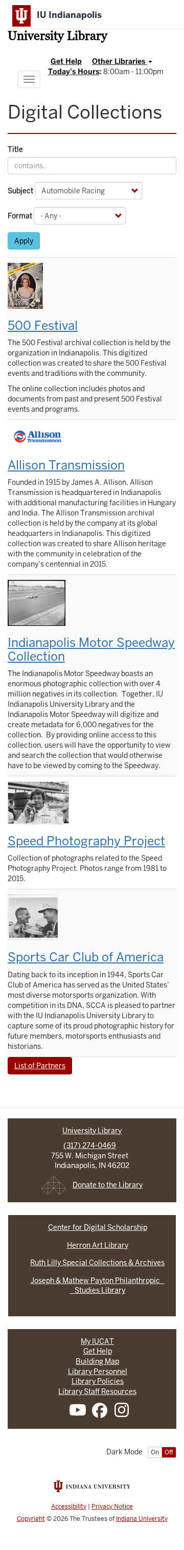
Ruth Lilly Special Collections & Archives (97, 1262)
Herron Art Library (97, 1245)
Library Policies (98, 1381)
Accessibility (68, 1506)
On (155, 1452)
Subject (20, 190)
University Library (57, 37)
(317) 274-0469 (89, 1145)
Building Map (97, 1361)
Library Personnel (97, 1371)
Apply (23, 240)
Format (20, 215)
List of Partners (39, 1065)
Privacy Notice (112, 1506)
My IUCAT (97, 1341)
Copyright (31, 1519)
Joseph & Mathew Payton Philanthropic (98, 1280)
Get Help (66, 61)
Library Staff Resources (97, 1391)
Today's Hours (73, 71)
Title (15, 149)
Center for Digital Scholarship (97, 1227)
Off (169, 1452)
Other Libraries (119, 61)
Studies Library (97, 1290)
